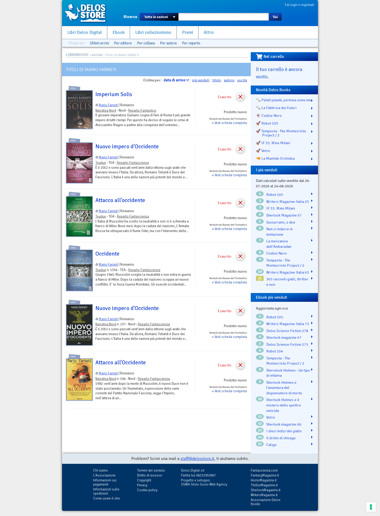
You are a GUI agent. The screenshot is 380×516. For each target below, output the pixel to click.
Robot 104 (274, 351)
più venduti (200, 80)
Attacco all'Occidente (120, 362)
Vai (275, 17)
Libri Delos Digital (84, 32)
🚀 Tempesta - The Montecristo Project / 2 (281, 133)
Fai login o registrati (299, 5)
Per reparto (191, 43)
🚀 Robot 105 (267, 123)
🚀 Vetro (263, 151)
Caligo (271, 444)
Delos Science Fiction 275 (287, 344)
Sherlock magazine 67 (283, 337)
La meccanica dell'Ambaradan (278, 244)
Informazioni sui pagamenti (104, 482)
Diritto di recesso (149, 475)
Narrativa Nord (105, 110)
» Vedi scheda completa (229, 123)
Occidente (107, 253)
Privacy (142, 485)
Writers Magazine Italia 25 (287, 201)
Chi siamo (100, 470)
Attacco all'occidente (120, 200)
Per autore (168, 43)
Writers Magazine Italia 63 (287, 272)
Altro (209, 32)
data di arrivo (174, 80)
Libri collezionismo (153, 32)
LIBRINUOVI (77, 54)
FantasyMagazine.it (265, 475)
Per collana (146, 43)
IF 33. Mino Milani (280, 208)
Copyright (144, 480)
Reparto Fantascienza (133, 162)
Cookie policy (147, 490)
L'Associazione (104, 475)
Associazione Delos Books (265, 502)
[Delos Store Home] (88, 13)
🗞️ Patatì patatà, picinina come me (283, 100)
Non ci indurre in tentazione (279, 232)
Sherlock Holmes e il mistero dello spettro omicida (283, 405)
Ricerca (130, 16)
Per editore (123, 43)
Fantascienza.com (264, 470)
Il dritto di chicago (281, 438)
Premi (187, 32)
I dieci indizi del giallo (284, 431)
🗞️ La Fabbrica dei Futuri (276, 108)
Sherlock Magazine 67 (284, 215)
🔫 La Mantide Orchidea (275, 158)
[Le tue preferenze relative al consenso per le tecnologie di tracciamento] (371, 507)
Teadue (100, 162)
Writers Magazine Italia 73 (287, 323)
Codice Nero (276, 253)
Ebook (118, 32)
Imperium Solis (113, 94)
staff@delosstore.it (197, 458)
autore (229, 80)
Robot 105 (274, 194)
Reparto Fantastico (142, 110)
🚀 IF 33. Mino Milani (273, 143)
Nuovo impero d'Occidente (127, 146)
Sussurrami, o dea (280, 222)
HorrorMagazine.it (264, 480)
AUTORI (97, 55)
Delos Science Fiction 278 (287, 330)
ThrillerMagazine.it (264, 485)
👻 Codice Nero (269, 115)
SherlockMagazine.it (265, 490)
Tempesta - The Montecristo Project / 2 (285, 263)
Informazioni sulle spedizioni (106, 491)
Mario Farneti (108, 105)
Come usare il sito (106, 498)
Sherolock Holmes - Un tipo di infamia (288, 373)
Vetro (270, 417)
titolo (216, 80)
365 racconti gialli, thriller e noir (287, 282)
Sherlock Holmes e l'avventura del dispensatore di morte (284, 387)
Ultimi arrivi (99, 43)
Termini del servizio (151, 470)
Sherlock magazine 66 (283, 424)
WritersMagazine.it (264, 495)
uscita (242, 80)
